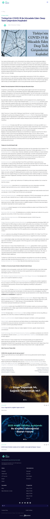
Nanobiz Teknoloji (40, 259)
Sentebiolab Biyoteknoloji (20, 222)
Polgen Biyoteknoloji (6, 222)
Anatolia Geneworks (6, 162)
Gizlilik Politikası (29, 510)
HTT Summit (4, 476)
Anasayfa (4, 471)
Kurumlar (28, 473)
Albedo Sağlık (4, 321)
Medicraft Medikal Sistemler (18, 333)
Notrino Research (5, 200)
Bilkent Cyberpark (6, 297)
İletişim (3, 478)
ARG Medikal (4, 276)
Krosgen (3, 234)
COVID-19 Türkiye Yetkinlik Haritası (34, 361)
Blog (3, 488)
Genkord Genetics (6, 180)
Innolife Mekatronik (18, 313)
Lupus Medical (20, 334)
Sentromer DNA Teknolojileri (8, 212)
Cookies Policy (5, 510)
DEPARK (3, 313)
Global (3, 481)
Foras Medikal (4, 306)
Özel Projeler (29, 476)
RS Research (27, 115)
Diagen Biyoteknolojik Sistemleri (9, 217)
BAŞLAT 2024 (29, 493)
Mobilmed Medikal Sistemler (8, 195)
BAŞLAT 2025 (29, 496)
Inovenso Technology (19, 289)
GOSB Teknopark (5, 125)
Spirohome (27, 245)
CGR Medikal (4, 328)
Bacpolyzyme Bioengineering (22, 281)
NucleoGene (4, 207)
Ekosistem (28, 478)
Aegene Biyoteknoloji (29, 259)
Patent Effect (4, 363)
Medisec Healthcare (31, 334)
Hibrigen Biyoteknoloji (7, 190)
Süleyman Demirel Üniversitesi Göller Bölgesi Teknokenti (22, 276)
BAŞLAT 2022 (29, 491)
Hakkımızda (4, 473)
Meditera (27, 333)
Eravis (2, 239)
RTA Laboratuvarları (6, 185)
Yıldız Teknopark (5, 289)
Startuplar (28, 471)
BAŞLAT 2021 (29, 488)
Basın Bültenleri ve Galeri (7, 491)
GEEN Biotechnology (34, 101)
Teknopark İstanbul (6, 281)
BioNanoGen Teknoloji (11, 261)
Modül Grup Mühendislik (7, 318)
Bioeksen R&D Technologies (8, 170)
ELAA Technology (5, 333)
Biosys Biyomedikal (28, 297)
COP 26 (28, 498)
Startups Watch (14, 363)
